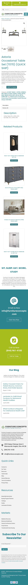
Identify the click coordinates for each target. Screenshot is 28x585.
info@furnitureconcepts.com (20, 4)
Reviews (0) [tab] (5, 108)
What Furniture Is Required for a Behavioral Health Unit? (14, 410)
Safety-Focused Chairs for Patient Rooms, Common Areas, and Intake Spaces (13, 386)
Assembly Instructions (6, 496)
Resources (3, 471)
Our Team (3, 469)
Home (2, 18)
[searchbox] (14, 9)
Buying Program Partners (7, 498)
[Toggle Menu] (25, 14)
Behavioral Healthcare (6, 521)
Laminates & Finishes (6, 505)
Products (7, 18)
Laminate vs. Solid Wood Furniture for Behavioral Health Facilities (12, 398)
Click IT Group (18, 575)
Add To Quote (11, 87)
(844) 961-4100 (7, 3)
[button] (24, 23)
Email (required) (6, 544)
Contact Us (4, 467)
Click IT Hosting (6, 576)
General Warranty (5, 478)
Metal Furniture (14, 96)
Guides (3, 503)
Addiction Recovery (6, 519)
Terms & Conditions (6, 480)
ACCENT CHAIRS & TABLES (15, 93)
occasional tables (12, 98)
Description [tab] (5, 105)
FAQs (2, 476)
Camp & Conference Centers (8, 523)
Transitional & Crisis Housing (8, 528)
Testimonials (4, 473)
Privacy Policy (4, 482)
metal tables (8, 99)
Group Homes (4, 525)
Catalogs (3, 500)
